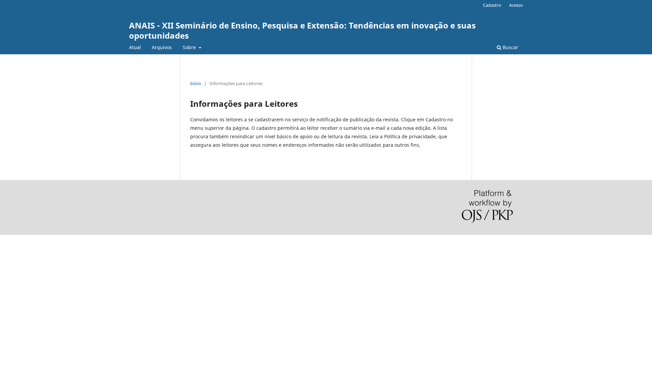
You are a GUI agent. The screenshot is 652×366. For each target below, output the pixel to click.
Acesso (516, 5)
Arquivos (162, 47)
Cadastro (492, 5)
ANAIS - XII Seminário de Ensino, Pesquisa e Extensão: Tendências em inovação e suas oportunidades (302, 30)
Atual (135, 47)
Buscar (509, 47)
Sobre (190, 47)
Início (195, 83)
